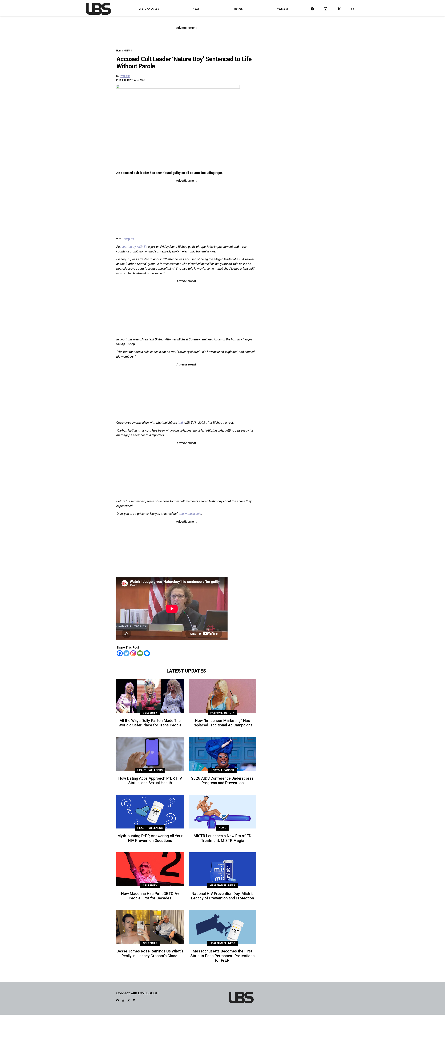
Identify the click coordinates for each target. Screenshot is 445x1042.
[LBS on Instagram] (325, 8)
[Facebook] (120, 653)
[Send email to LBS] (352, 8)
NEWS (128, 50)
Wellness (283, 8)
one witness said (190, 514)
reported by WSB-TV (133, 246)
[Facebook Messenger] (147, 653)
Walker (125, 76)
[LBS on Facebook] (312, 8)
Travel (238, 8)
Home (119, 50)
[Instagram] (133, 653)
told (180, 422)
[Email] (140, 653)
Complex (128, 239)
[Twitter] (126, 653)
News (196, 8)
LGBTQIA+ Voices (149, 8)
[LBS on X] (339, 8)
